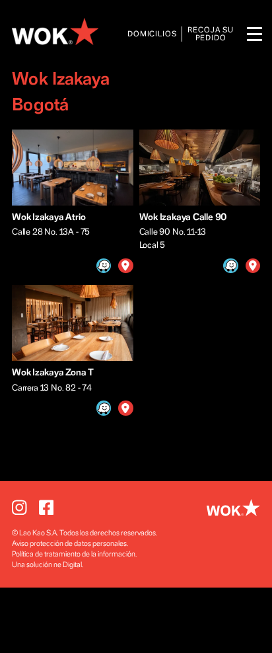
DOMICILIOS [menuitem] (152, 34)
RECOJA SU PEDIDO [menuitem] (210, 34)
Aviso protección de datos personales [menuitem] (69, 543)
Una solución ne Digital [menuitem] (47, 564)
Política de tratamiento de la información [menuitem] (73, 554)
